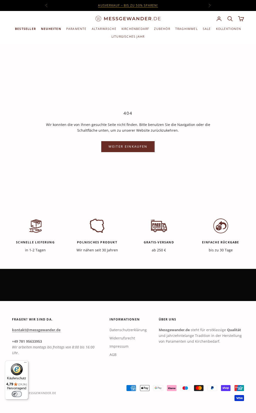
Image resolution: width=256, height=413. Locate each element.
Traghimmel (186, 29)
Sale (207, 29)
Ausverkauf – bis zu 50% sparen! (128, 5)
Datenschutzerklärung (128, 329)
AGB (113, 354)
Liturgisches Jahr (128, 36)
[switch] (17, 394)
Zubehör (162, 29)
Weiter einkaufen (127, 146)
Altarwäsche (104, 29)
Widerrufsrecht (122, 338)
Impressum (119, 346)
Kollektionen (228, 29)
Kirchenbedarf (135, 29)
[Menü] (25, 364)
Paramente (76, 29)
